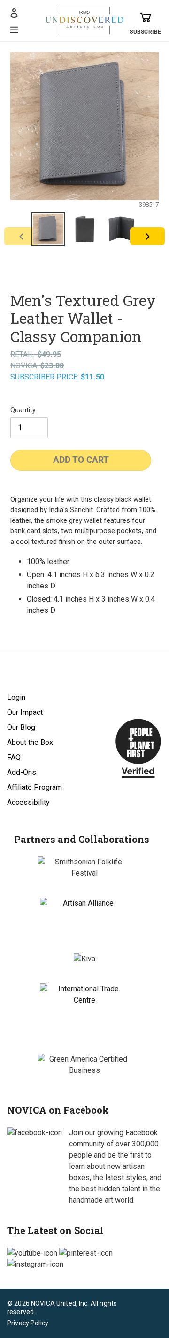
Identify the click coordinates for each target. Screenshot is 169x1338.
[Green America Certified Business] (84, 1065)
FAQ (14, 757)
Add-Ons (21, 772)
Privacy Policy (27, 1323)
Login (16, 697)
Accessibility (28, 802)
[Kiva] (84, 959)
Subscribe (145, 32)
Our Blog (21, 727)
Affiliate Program (34, 787)
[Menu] (14, 29)
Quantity (23, 410)
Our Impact (25, 712)
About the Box (30, 742)
